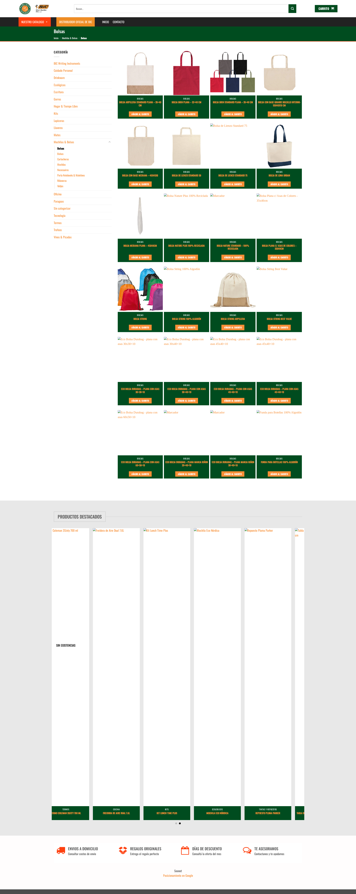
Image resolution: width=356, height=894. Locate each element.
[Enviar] (292, 8)
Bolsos (60, 154)
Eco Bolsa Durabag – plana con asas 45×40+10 (233, 391)
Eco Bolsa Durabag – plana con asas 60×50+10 (140, 464)
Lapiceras (59, 120)
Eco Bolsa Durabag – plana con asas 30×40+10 (186, 391)
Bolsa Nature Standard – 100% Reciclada (233, 247)
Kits (56, 113)
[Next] (308, 663)
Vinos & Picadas (63, 237)
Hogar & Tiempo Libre (66, 106)
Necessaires (63, 170)
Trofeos (58, 230)
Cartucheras (63, 159)
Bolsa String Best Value (279, 319)
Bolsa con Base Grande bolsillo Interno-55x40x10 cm (279, 104)
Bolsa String (140, 319)
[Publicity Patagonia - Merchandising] (34, 8)
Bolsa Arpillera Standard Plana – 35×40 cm (140, 104)
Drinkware (59, 77)
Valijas (60, 186)
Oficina (58, 194)
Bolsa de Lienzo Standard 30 (186, 175)
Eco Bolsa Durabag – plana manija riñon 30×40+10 (233, 464)
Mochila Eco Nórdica (179, 813)
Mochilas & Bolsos (70, 38)
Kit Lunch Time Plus (128, 813)
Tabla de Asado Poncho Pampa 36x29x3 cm (280, 813)
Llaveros (58, 127)
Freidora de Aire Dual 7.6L (77, 813)
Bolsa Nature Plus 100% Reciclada (186, 245)
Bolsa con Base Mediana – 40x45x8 (140, 175)
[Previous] (47, 663)
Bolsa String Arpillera (233, 319)
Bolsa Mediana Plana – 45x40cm (140, 245)
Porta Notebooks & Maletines (71, 175)
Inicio (105, 22)
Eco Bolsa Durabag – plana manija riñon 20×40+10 (186, 464)
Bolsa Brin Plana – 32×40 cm (186, 102)
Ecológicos (59, 85)
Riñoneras (62, 181)
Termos (58, 223)
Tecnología (59, 215)
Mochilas (61, 164)
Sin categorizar (62, 208)
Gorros (57, 99)
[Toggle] (109, 142)
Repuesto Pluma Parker (229, 813)
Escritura (59, 92)
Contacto (118, 22)
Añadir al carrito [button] (140, 114)
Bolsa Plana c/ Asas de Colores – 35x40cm (279, 247)
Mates (57, 135)
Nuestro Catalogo (32, 22)
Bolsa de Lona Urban (279, 175)
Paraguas (59, 201)
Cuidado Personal (63, 70)
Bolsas (60, 148)
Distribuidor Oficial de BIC (75, 22)
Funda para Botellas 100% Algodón (279, 462)
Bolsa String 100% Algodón (186, 319)
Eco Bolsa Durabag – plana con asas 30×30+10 (140, 391)
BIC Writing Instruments (67, 63)
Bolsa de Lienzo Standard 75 (232, 175)
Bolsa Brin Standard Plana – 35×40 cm (233, 102)
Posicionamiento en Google (178, 875)
